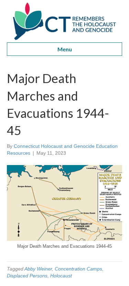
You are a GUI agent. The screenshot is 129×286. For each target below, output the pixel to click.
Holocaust (61, 275)
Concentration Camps (78, 269)
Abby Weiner (38, 269)
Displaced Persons (27, 275)
